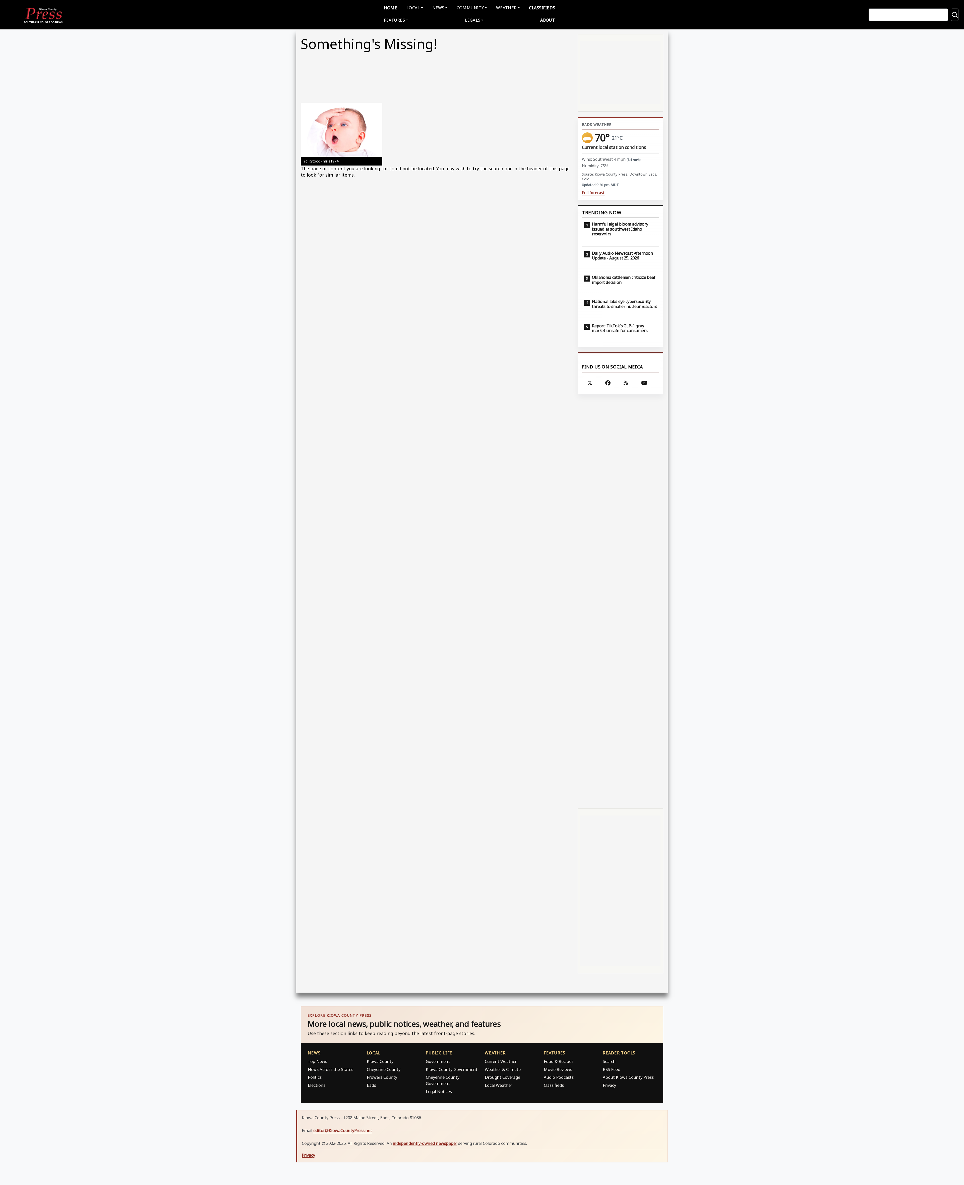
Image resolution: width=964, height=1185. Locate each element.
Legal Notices (439, 1091)
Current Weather (501, 1061)
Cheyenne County (383, 1069)
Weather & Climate (503, 1069)
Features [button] (394, 20)
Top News (317, 1061)
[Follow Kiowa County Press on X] (590, 383)
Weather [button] (506, 8)
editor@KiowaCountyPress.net (342, 1130)
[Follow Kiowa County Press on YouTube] (644, 383)
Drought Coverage (502, 1077)
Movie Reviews (558, 1069)
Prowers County (382, 1077)
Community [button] (470, 8)
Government (438, 1061)
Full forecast (593, 192)
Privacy (609, 1085)
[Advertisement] (620, 600)
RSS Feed (611, 1069)
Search (609, 1061)
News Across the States (330, 1069)
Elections (316, 1085)
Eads (371, 1085)
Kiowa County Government (451, 1069)
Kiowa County (380, 1061)
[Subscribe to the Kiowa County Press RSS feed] (626, 383)
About (547, 20)
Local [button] (413, 8)
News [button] (438, 8)
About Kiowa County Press (628, 1077)
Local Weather (498, 1085)
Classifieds (542, 8)
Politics (315, 1077)
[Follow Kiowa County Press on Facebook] (608, 383)
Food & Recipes (558, 1061)
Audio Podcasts (559, 1077)
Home (390, 8)
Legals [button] (472, 20)
